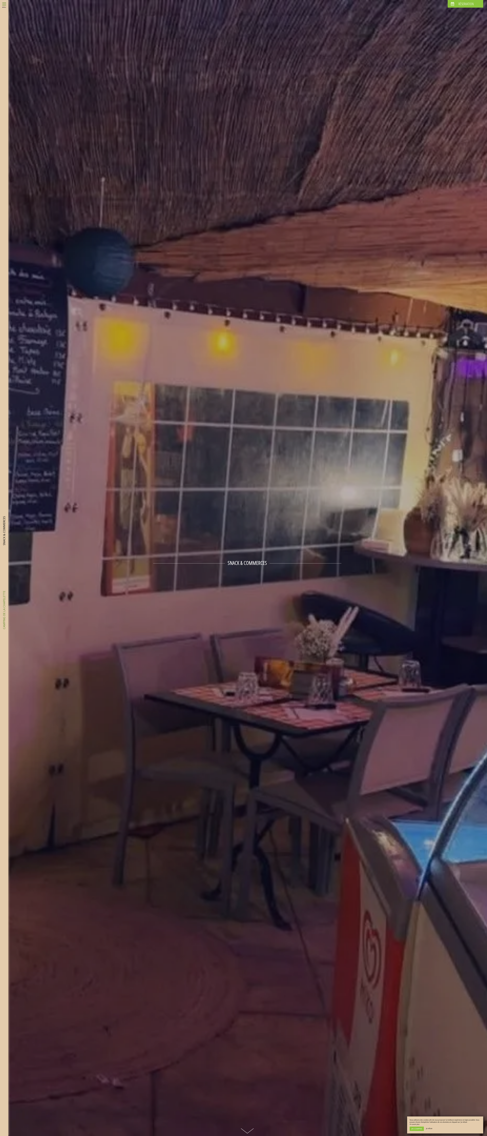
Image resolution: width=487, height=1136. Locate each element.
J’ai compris (416, 1128)
